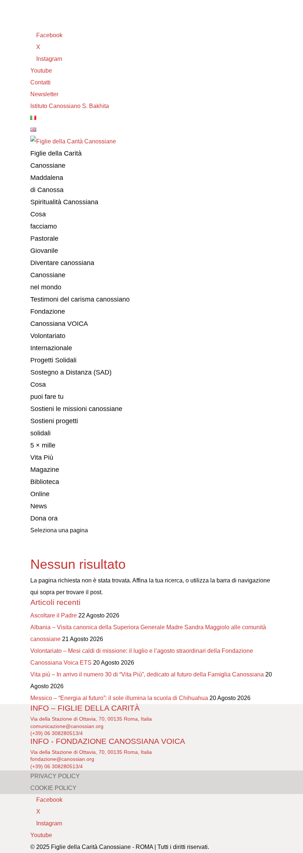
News (38, 506)
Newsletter (44, 94)
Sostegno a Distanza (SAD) (71, 372)
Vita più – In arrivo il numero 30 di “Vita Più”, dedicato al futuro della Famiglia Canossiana (147, 674)
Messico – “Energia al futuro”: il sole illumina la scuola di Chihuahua (119, 698)
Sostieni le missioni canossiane (76, 408)
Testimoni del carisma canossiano (80, 299)
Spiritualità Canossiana (64, 202)
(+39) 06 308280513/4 (56, 733)
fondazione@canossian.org (62, 759)
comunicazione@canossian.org (66, 726)
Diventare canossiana (62, 263)
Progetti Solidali (53, 360)
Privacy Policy (55, 776)
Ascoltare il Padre (53, 615)
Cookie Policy (53, 788)
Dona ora (44, 518)
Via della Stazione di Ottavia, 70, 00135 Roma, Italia (91, 719)
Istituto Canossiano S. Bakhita (69, 106)
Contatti (40, 82)
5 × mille (42, 445)
